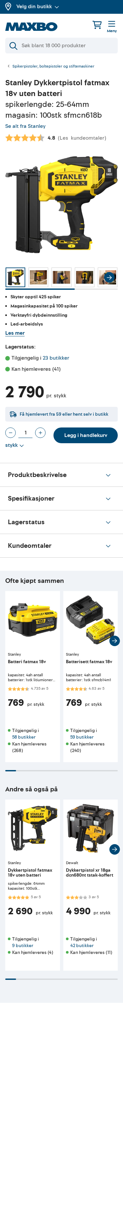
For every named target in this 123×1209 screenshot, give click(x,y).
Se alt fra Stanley (25, 126)
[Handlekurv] (97, 24)
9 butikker (22, 945)
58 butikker (23, 737)
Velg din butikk (34, 6)
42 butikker (81, 945)
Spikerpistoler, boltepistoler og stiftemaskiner (53, 67)
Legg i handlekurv (85, 435)
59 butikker (81, 737)
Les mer (15, 333)
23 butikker (56, 358)
